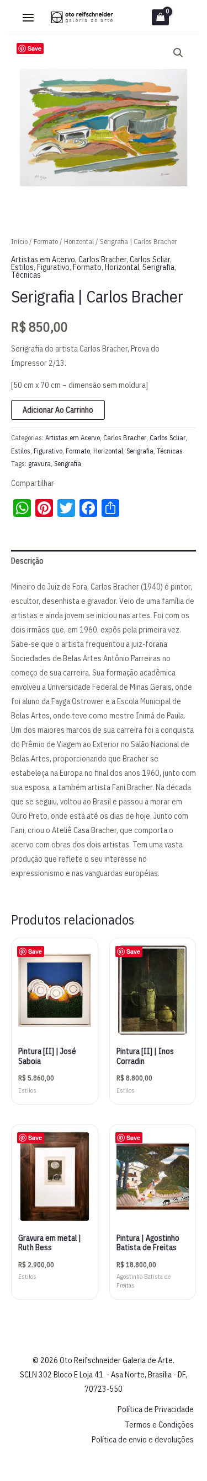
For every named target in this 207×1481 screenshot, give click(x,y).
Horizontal (79, 241)
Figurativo (53, 267)
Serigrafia (158, 267)
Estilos (22, 267)
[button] (178, 53)
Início (19, 241)
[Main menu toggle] (28, 18)
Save (34, 48)
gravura (39, 463)
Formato (46, 241)
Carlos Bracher (102, 259)
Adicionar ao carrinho (58, 410)
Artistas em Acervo (43, 259)
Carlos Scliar (150, 259)
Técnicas (26, 275)
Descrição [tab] (27, 561)
